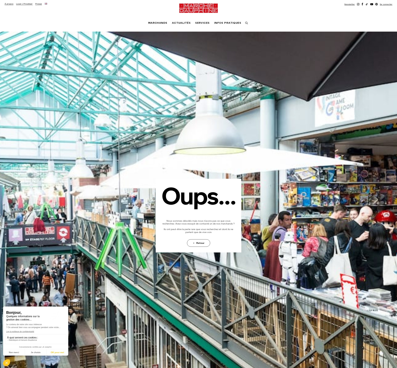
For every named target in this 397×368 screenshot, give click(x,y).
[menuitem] (9, 4)
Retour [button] (200, 243)
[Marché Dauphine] (198, 8)
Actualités (181, 22)
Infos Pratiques (227, 22)
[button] (349, 4)
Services (202, 22)
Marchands (157, 22)
